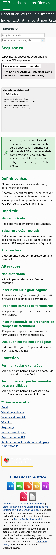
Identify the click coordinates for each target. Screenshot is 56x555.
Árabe (42, 20)
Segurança (7, 427)
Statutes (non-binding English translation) (25, 506)
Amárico (28, 20)
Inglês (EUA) (10, 20)
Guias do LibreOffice (28, 477)
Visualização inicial (12, 412)
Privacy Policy (37, 503)
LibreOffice (10, 13)
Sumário (7, 29)
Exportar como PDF (13, 437)
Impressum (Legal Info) (15, 503)
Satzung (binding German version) (21, 509)
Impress (47, 13)
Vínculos (6, 422)
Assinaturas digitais (13, 432)
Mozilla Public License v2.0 (28, 519)
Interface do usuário (13, 417)
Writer (26, 13)
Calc (36, 13)
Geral (4, 407)
